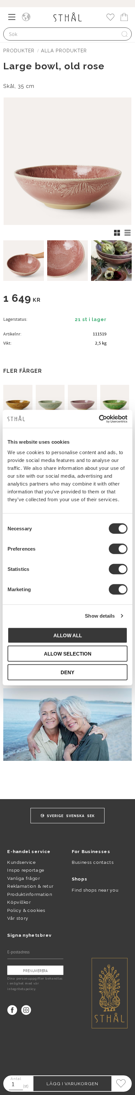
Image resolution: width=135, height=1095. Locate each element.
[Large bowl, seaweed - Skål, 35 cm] (114, 399)
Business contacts (93, 862)
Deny (67, 672)
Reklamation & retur (30, 886)
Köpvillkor (18, 902)
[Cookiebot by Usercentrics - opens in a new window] (98, 419)
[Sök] (124, 34)
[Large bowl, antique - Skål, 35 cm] (50, 399)
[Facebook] (12, 1010)
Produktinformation (29, 894)
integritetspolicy (21, 989)
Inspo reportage (25, 870)
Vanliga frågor (23, 878)
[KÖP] (72, 1083)
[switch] (118, 548)
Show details (100, 616)
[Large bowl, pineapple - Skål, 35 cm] (17, 399)
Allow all (67, 635)
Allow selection (67, 654)
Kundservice (21, 862)
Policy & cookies (26, 910)
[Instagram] (26, 1010)
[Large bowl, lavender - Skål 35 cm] (82, 399)
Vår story (17, 918)
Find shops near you (95, 889)
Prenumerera (35, 970)
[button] (14, 19)
